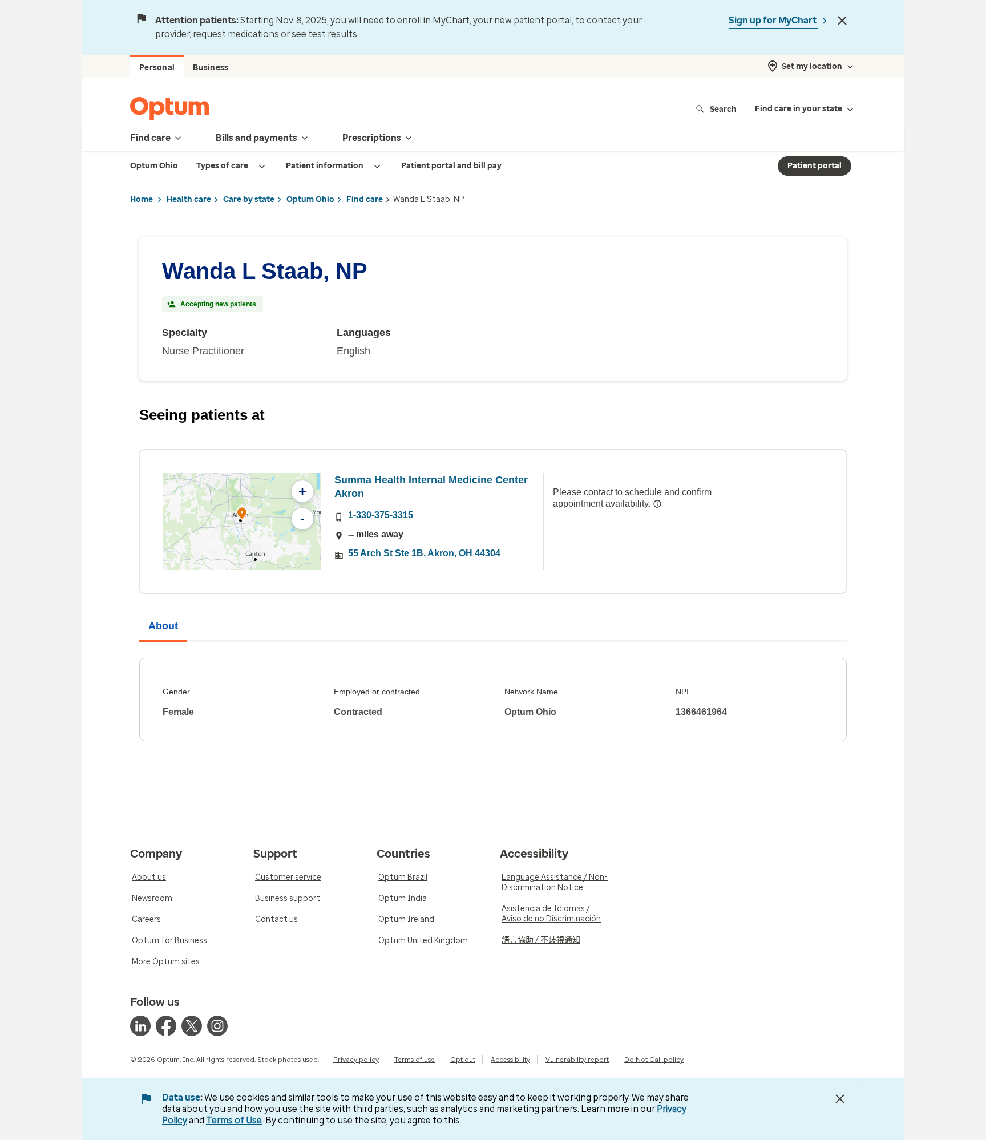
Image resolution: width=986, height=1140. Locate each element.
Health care (189, 199)
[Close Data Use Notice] (840, 1099)
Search (723, 108)
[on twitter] (191, 1026)
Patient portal (814, 166)
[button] (242, 515)
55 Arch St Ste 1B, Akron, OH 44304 (424, 553)
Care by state (248, 199)
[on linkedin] (140, 1026)
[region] (242, 521)
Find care (364, 199)
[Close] (842, 20)
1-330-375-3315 (380, 515)
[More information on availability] (657, 503)
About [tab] (163, 626)
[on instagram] (217, 1026)
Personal (157, 67)
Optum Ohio (310, 199)
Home (141, 199)
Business (210, 67)
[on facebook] (166, 1026)
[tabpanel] (493, 699)
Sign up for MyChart (773, 20)
